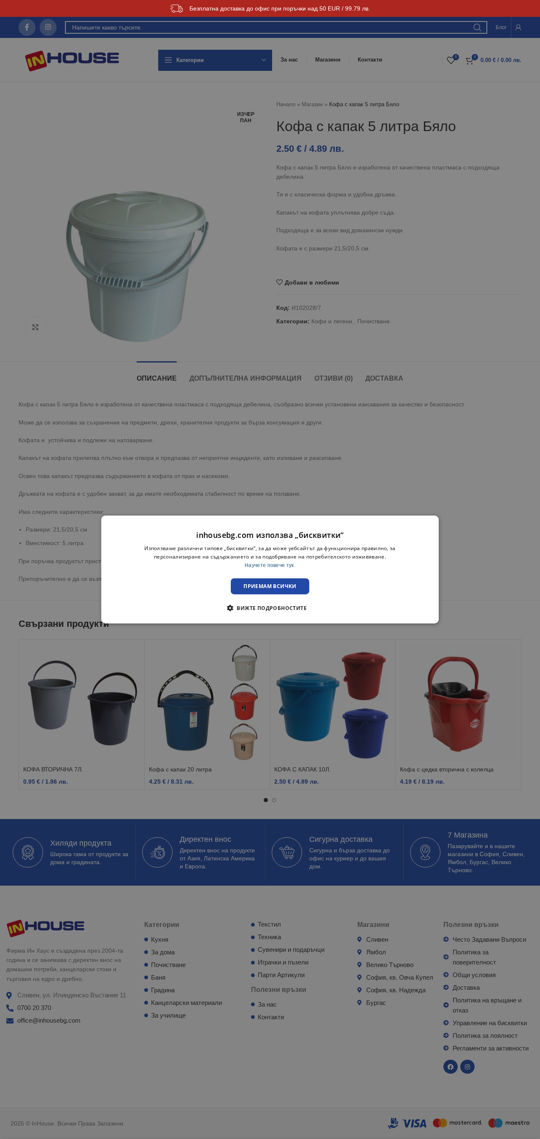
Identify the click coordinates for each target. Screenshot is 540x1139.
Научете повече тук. (270, 565)
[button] (270, 608)
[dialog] (270, 569)
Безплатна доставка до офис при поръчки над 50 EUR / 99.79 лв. (279, 8)
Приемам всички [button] (270, 586)
